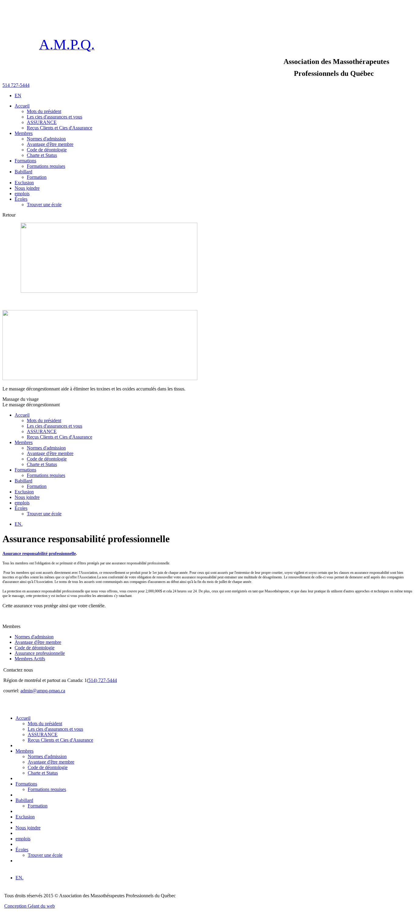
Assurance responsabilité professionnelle (39, 553)
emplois (22, 502)
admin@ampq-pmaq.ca (42, 690)
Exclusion (24, 491)
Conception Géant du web (29, 906)
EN (18, 95)
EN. (19, 524)
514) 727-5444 (102, 680)
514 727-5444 (16, 85)
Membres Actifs (30, 658)
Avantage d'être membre (38, 642)
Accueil (22, 415)
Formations (25, 469)
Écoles (21, 508)
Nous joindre (27, 497)
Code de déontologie (35, 647)
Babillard (23, 480)
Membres (24, 442)
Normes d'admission (34, 636)
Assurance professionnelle (40, 653)
